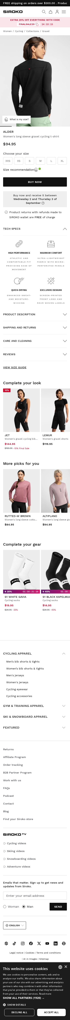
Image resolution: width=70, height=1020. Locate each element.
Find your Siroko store (18, 819)
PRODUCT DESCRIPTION (19, 314)
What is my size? (19, 119)
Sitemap (44, 959)
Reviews (9, 354)
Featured (11, 727)
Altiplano (50, 516)
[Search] (44, 12)
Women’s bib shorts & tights (25, 668)
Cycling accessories (19, 696)
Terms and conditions (48, 952)
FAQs (6, 788)
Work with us (12, 780)
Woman (13, 906)
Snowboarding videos (21, 858)
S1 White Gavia (15, 596)
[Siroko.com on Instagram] (23, 943)
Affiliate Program (14, 757)
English (14, 925)
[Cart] (50, 12)
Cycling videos (16, 843)
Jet (7, 435)
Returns (8, 749)
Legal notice (16, 952)
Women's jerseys (17, 682)
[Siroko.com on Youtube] (47, 943)
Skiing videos (15, 851)
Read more (45, 993)
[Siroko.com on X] (39, 943)
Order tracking (13, 764)
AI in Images (30, 959)
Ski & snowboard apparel (25, 716)
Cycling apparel (17, 653)
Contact (8, 803)
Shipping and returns (19, 327)
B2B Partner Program (17, 772)
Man (30, 906)
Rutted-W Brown (18, 516)
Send (58, 906)
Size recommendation (18, 169)
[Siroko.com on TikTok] (14, 943)
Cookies (29, 952)
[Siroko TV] (6, 943)
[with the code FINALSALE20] (36, 24)
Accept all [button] (51, 1012)
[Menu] (64, 12)
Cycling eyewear (17, 689)
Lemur (47, 435)
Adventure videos (18, 866)
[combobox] (60, 967)
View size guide (14, 367)
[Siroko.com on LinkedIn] (55, 943)
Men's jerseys (15, 675)
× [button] (65, 966)
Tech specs (11, 228)
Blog (6, 811)
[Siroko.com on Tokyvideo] (64, 943)
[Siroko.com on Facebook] (31, 943)
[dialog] (35, 991)
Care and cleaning (17, 340)
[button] (35, 998)
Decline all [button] (19, 1012)
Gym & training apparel (23, 706)
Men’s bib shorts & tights (22, 661)
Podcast (8, 795)
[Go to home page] (13, 11)
